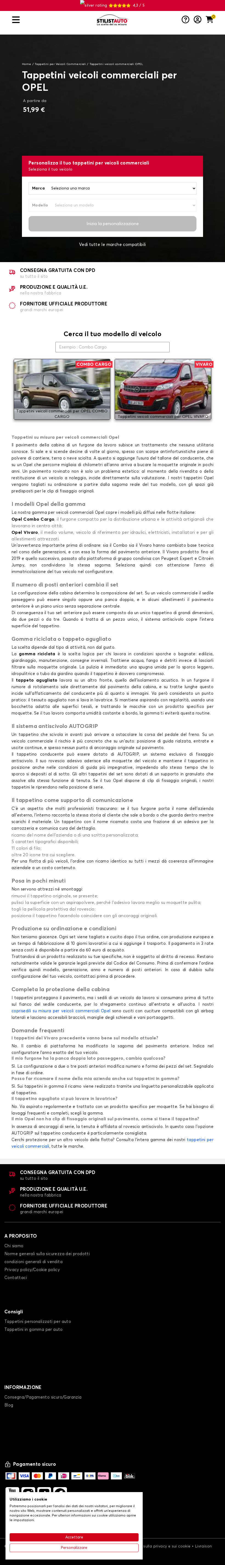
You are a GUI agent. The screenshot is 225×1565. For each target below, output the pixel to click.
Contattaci (15, 1278)
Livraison (203, 1546)
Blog (8, 1405)
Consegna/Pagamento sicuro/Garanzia (43, 1397)
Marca (38, 188)
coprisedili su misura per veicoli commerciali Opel (61, 1011)
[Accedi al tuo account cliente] (197, 20)
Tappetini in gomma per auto (33, 1330)
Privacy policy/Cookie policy (32, 1270)
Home (26, 64)
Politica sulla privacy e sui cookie (159, 1546)
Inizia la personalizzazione (112, 224)
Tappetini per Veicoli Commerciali (60, 64)
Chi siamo (14, 1246)
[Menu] (52, 19)
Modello (40, 205)
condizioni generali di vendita (33, 1262)
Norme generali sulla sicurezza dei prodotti (47, 1254)
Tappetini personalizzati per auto (37, 1322)
